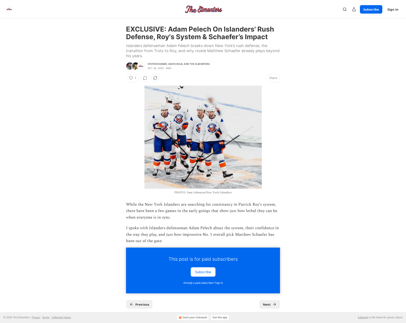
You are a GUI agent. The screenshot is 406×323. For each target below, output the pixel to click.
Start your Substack (194, 317)
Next (267, 304)
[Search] (344, 9)
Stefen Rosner (157, 63)
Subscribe (371, 9)
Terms (45, 317)
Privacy (36, 317)
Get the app (220, 317)
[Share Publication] (354, 9)
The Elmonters (200, 63)
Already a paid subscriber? (203, 283)
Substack (363, 317)
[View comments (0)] (145, 78)
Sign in (392, 9)
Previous (142, 304)
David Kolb (175, 63)
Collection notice (61, 317)
